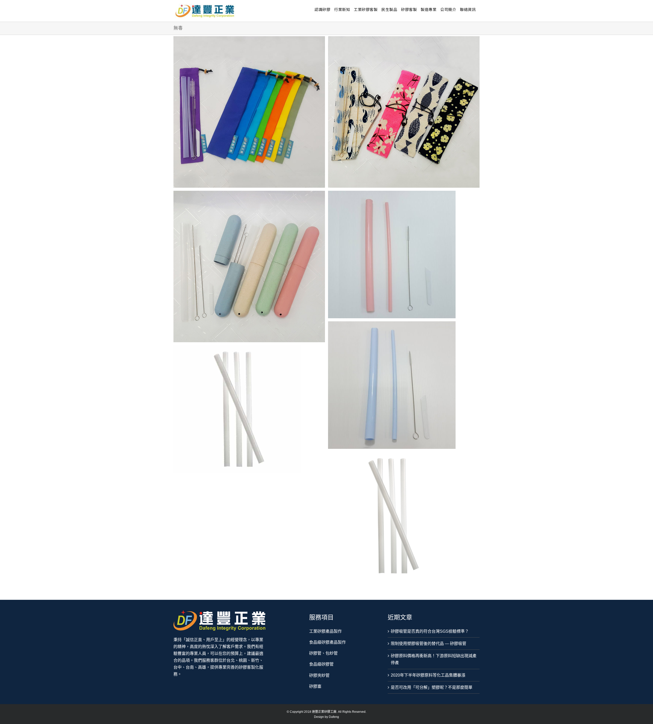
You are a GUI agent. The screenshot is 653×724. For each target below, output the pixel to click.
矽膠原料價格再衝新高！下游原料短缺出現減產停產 (433, 659)
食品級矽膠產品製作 (327, 642)
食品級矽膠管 (321, 664)
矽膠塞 (315, 686)
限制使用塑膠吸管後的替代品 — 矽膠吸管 (428, 643)
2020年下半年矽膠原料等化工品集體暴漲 (428, 675)
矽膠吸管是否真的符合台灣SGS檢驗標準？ (430, 631)
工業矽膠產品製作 (325, 631)
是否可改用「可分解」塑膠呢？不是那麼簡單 (431, 687)
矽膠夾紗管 (319, 675)
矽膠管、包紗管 (323, 653)
